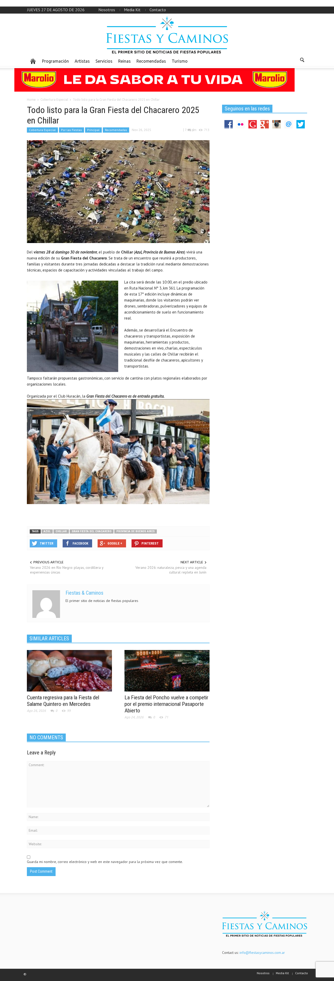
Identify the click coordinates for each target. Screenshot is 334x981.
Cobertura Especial (42, 130)
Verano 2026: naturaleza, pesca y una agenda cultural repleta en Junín (170, 570)
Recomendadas (151, 61)
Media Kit (132, 9)
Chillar (61, 531)
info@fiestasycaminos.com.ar (262, 952)
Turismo (180, 61)
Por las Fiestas (71, 130)
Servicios (104, 61)
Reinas (124, 61)
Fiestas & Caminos (84, 593)
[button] (302, 61)
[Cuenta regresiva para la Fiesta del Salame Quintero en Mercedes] (69, 670)
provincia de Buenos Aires (135, 531)
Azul (47, 531)
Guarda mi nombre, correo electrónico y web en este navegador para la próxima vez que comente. (105, 861)
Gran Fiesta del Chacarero (91, 531)
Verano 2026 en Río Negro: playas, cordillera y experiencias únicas (66, 570)
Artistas (82, 61)
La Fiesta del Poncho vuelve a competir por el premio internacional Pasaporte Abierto (166, 704)
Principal (93, 130)
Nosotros (106, 9)
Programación (55, 61)
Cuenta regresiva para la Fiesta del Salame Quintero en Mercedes (63, 700)
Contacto (158, 9)
